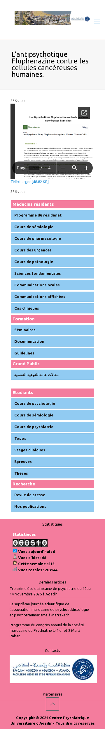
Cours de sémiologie (33, 227)
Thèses (21, 473)
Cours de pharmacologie (37, 238)
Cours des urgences (33, 250)
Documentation (29, 341)
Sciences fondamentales (37, 273)
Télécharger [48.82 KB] (29, 182)
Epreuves (23, 462)
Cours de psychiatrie (33, 427)
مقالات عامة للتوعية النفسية (36, 375)
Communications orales (37, 285)
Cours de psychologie (34, 403)
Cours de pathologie (33, 262)
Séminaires (25, 330)
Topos (20, 438)
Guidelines (24, 353)
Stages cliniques (29, 450)
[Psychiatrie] (52, 18)
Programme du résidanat (38, 215)
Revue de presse (29, 495)
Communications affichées (39, 297)
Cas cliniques (26, 308)
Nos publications (30, 506)
